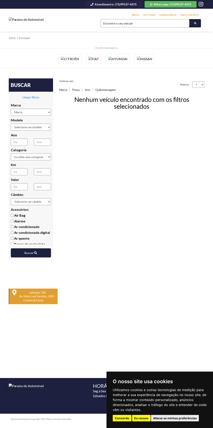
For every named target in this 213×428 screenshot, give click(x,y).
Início (135, 14)
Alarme (19, 221)
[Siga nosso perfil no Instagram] (201, 5)
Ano (14, 135)
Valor (15, 180)
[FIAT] (93, 58)
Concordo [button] (122, 418)
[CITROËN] (69, 58)
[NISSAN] (145, 58)
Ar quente (22, 238)
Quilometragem (105, 89)
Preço (76, 89)
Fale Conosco (190, 14)
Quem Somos (167, 14)
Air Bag (19, 215)
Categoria (18, 150)
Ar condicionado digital (32, 232)
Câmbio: (17, 194)
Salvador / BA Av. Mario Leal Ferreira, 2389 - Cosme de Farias (37, 296)
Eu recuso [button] (141, 418)
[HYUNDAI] (118, 58)
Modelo (17, 120)
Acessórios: (20, 209)
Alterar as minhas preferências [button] (175, 418)
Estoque (149, 14)
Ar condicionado (27, 227)
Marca (16, 105)
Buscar (29, 253)
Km (13, 165)
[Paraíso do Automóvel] (26, 19)
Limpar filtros (30, 97)
